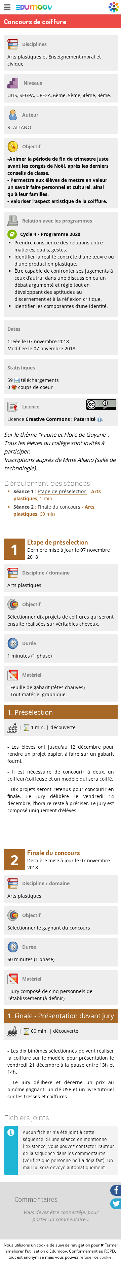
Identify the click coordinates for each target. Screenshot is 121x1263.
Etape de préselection (62, 491)
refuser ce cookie (95, 1257)
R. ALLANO (19, 127)
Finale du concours (59, 507)
